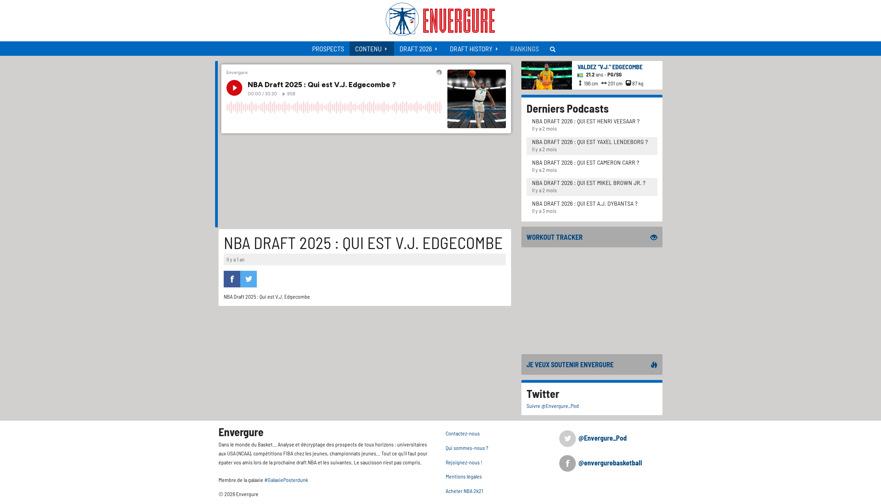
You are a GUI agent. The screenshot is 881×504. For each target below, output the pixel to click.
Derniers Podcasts (568, 108)
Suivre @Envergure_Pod (553, 405)
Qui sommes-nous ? (467, 447)
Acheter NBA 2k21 (464, 490)
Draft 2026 (416, 48)
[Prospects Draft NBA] (553, 48)
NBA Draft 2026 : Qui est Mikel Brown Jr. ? (588, 182)
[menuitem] (328, 48)
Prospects (328, 48)
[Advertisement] (591, 301)
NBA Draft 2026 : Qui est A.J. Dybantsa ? (584, 203)
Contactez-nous (463, 433)
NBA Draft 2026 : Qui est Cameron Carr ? (585, 162)
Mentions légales (464, 476)
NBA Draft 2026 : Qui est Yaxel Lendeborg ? (590, 141)
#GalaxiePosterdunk (286, 479)
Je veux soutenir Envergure (570, 364)
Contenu (368, 48)
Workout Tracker (555, 237)
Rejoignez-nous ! (464, 462)
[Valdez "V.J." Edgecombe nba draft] (546, 74)
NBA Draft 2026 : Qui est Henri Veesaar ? (585, 121)
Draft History (471, 48)
